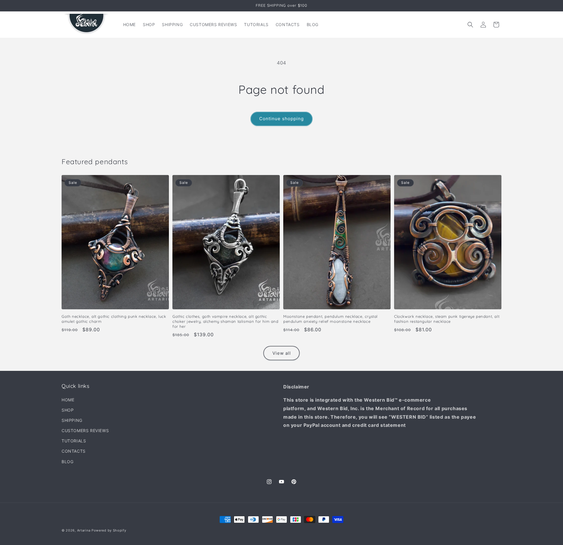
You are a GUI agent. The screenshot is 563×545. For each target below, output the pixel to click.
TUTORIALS (74, 440)
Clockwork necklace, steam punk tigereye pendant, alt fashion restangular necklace (446, 319)
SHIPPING (72, 420)
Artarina (84, 530)
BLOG (67, 461)
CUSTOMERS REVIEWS (85, 430)
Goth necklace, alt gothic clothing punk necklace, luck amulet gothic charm (114, 319)
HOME (68, 399)
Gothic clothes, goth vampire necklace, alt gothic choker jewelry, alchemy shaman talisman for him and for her (225, 321)
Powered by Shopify (108, 530)
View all (281, 353)
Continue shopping (281, 118)
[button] (470, 24)
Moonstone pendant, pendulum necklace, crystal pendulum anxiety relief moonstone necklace (330, 319)
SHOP (68, 410)
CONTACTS (74, 451)
